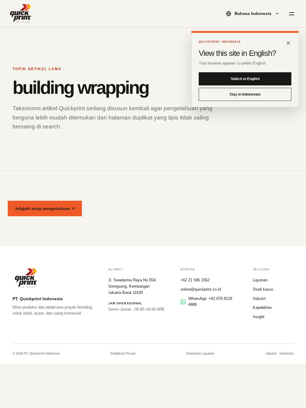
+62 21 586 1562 (194, 280)
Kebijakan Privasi (123, 353)
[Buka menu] (291, 13)
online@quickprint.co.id (200, 289)
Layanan (260, 280)
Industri (259, 298)
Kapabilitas (262, 307)
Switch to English (245, 79)
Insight (258, 317)
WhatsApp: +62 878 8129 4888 (210, 301)
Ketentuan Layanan (200, 353)
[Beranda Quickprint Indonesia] (21, 13)
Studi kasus (263, 289)
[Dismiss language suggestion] (288, 43)
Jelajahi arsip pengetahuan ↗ (45, 208)
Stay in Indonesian (245, 94)
